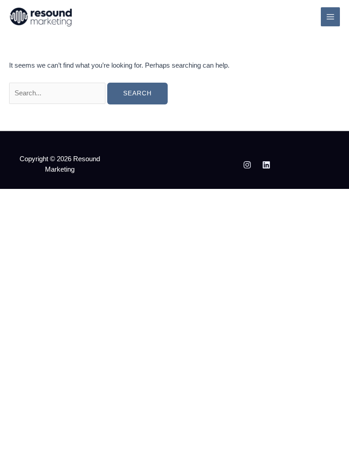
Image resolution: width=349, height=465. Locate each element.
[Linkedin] (266, 165)
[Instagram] (247, 165)
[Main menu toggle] (330, 16)
